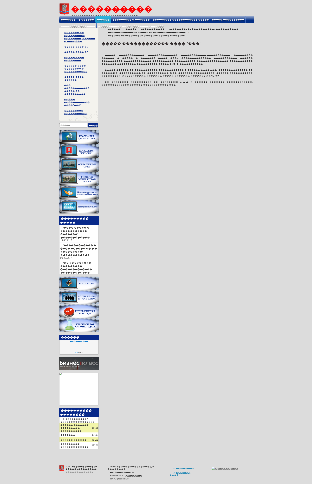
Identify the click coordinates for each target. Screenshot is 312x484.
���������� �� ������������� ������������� (204, 29)
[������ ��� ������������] (250, 12)
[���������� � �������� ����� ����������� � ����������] (79, 292)
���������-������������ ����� (181, 19)
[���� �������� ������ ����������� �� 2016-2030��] (79, 173)
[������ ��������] (79, 131)
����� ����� (185, 468)
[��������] (61, 227)
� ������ (86, 19)
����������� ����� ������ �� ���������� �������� (147, 32)
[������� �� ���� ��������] (60, 374)
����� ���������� (228, 19)
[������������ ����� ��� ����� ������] (79, 159)
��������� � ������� (131, 19)
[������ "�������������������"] (79, 201)
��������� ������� (78, 26)
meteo (79, 353)
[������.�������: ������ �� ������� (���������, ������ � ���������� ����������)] (225, 468)
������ (103, 19)
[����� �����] (246, 12)
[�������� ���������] (79, 145)
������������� (152, 29)
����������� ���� (114, 26)
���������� (79, 341)
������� (68, 19)
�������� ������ (148, 26)
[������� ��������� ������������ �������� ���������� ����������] (79, 187)
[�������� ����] (79, 278)
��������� (133, 476)
